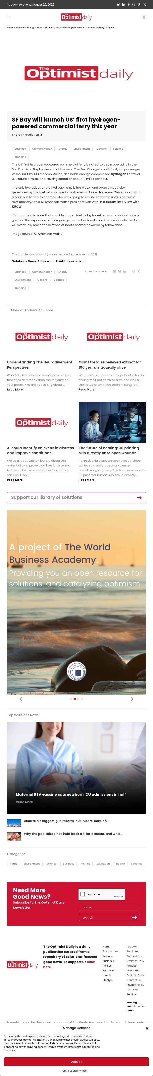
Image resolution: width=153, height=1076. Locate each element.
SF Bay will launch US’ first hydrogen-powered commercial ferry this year (75, 27)
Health (120, 864)
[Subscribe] (71, 699)
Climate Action (42, 149)
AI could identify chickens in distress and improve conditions (40, 450)
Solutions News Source (30, 261)
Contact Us (134, 980)
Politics (85, 864)
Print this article (68, 261)
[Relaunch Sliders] (82, 699)
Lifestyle (136, 864)
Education (103, 864)
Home (10, 27)
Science (20, 27)
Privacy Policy (135, 985)
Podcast (132, 966)
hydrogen (118, 174)
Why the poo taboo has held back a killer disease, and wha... (73, 834)
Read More (15, 389)
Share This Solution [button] (26, 135)
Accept (76, 1062)
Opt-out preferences (74, 1070)
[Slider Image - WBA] (75, 699)
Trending (20, 157)
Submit (134, 917)
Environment (82, 149)
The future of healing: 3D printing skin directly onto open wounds (109, 450)
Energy (30, 27)
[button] (147, 1028)
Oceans (101, 149)
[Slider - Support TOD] (78, 699)
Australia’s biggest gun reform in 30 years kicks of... (66, 821)
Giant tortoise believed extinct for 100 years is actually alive (110, 365)
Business (20, 149)
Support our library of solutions (46, 497)
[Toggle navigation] (8, 17)
